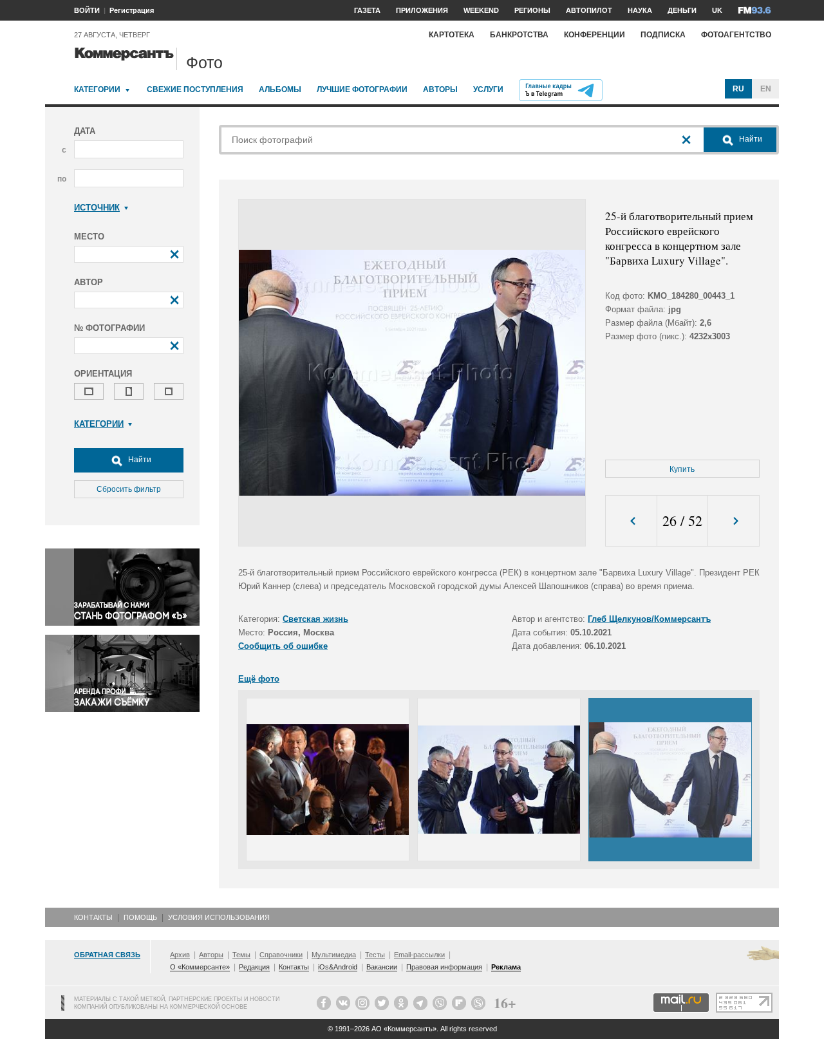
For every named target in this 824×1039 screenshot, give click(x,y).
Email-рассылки (419, 955)
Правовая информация (444, 967)
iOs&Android (337, 967)
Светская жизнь (315, 619)
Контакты (93, 917)
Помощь (140, 917)
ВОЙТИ (87, 10)
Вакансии (381, 967)
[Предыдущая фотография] (631, 521)
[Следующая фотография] (733, 521)
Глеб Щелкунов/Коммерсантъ (649, 619)
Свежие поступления (195, 89)
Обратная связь (107, 955)
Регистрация (131, 10)
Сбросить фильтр (129, 489)
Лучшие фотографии (362, 89)
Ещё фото (258, 679)
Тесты (375, 955)
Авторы (440, 89)
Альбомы (280, 89)
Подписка (663, 34)
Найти (138, 459)
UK (717, 10)
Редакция (254, 967)
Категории (97, 89)
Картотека (451, 34)
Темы (241, 955)
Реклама (506, 967)
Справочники (281, 955)
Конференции (594, 34)
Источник (97, 207)
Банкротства (519, 34)
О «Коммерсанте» (200, 967)
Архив (180, 955)
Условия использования (219, 917)
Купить (682, 469)
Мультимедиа (334, 955)
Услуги (488, 89)
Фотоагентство (736, 34)
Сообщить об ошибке (283, 646)
